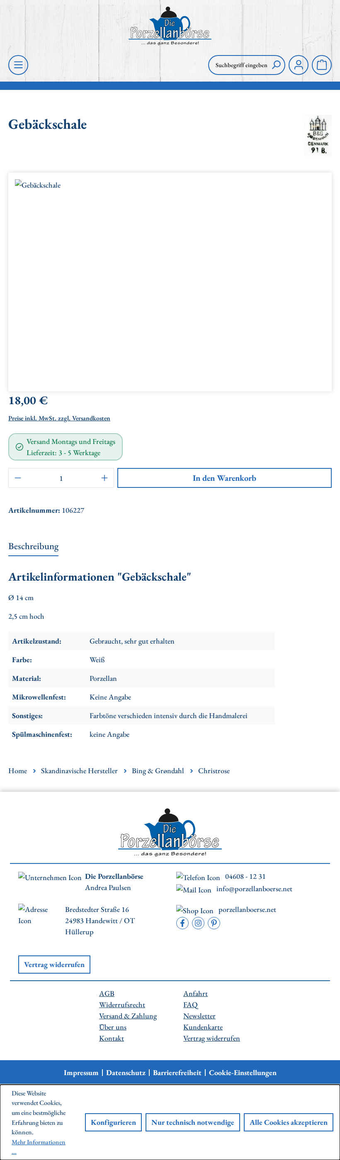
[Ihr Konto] (298, 65)
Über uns (112, 1027)
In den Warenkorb (224, 478)
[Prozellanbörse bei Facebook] (182, 923)
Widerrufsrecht (122, 1004)
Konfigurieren (113, 1122)
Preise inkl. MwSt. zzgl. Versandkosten (59, 418)
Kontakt (111, 1038)
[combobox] (237, 65)
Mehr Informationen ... (39, 1147)
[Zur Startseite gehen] (170, 26)
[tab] (33, 546)
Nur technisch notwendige (192, 1122)
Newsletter (199, 1015)
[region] (170, 278)
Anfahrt (195, 993)
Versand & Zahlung (128, 1015)
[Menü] (18, 65)
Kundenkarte (203, 1027)
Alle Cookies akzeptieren (289, 1122)
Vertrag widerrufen (54, 964)
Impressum (81, 1072)
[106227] (170, 278)
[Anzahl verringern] (17, 478)
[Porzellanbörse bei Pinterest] (214, 923)
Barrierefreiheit (177, 1072)
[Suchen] (276, 65)
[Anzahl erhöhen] (105, 478)
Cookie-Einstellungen (243, 1072)
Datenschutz (126, 1072)
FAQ (190, 1004)
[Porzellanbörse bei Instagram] (198, 923)
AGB (106, 993)
